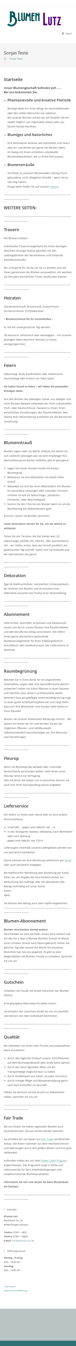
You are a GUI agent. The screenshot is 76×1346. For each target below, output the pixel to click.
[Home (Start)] (5, 58)
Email (68, 860)
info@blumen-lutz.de (23, 1240)
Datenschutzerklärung (15, 1290)
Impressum (10, 1286)
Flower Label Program (54, 1160)
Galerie (54, 186)
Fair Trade (47, 1139)
